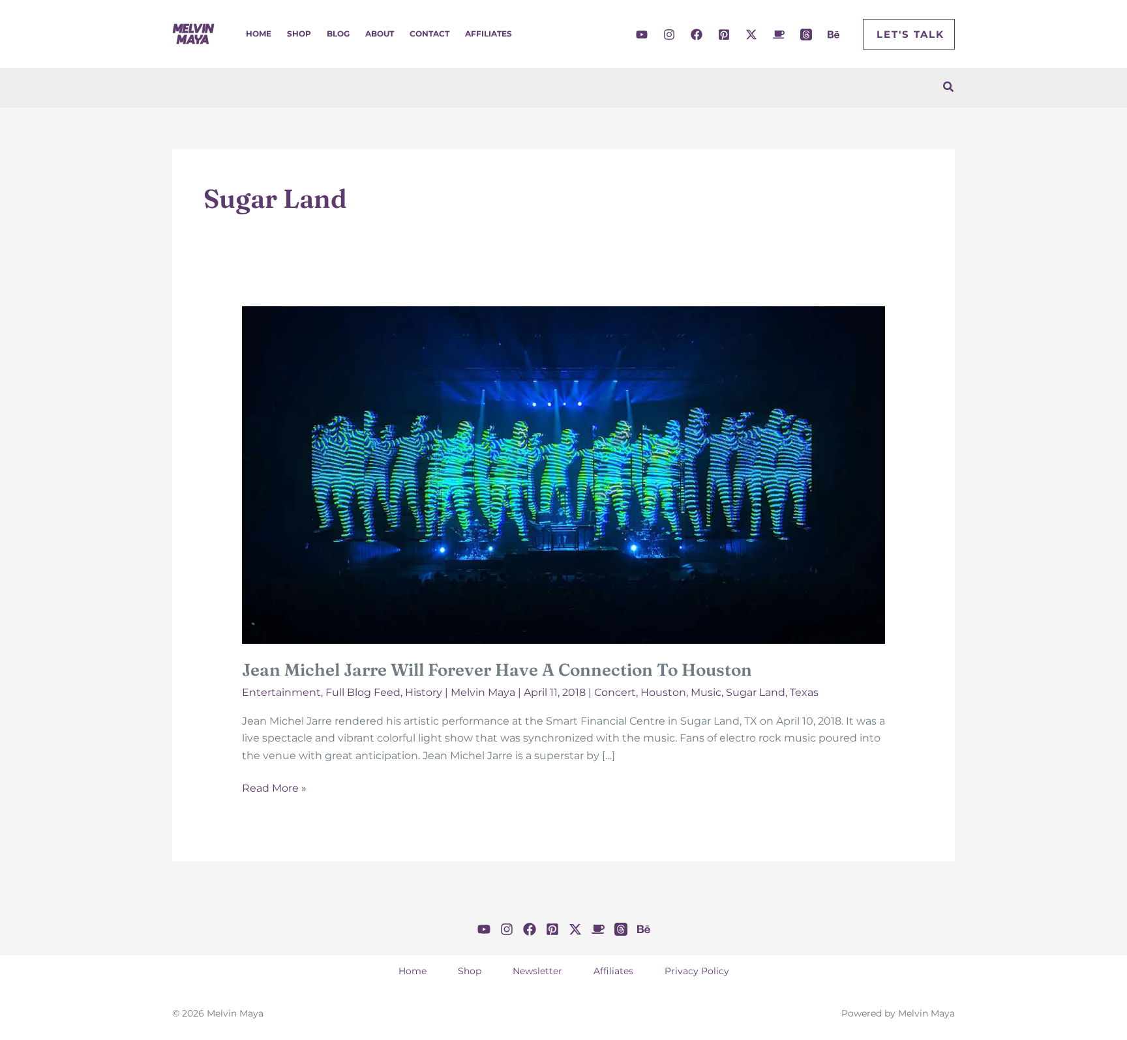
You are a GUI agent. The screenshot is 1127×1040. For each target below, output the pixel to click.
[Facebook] (696, 34)
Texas (804, 692)
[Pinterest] (724, 34)
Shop (299, 33)
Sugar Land (755, 692)
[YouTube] (642, 34)
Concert (615, 692)
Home (258, 33)
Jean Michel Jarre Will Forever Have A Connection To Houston (497, 669)
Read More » (274, 789)
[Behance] (833, 34)
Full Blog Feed (362, 692)
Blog (338, 33)
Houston (663, 692)
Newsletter (537, 971)
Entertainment (281, 692)
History (423, 692)
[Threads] (806, 34)
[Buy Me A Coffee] (779, 34)
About (379, 33)
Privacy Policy (697, 971)
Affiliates (488, 33)
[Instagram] (669, 34)
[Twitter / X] (751, 34)
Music (706, 692)
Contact (429, 33)
